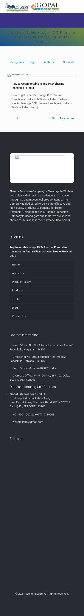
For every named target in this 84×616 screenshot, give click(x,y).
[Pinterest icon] (39, 601)
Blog (15, 307)
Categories (17, 62)
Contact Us (19, 316)
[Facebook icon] (35, 601)
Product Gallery (21, 281)
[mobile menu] (78, 6)
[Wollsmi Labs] (32, 6)
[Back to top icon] (42, 583)
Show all (68, 62)
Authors (49, 62)
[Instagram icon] (44, 601)
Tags (33, 62)
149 (52, 118)
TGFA (15, 299)
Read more (67, 118)
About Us (18, 273)
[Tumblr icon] (48, 601)
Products (17, 290)
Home (16, 264)
